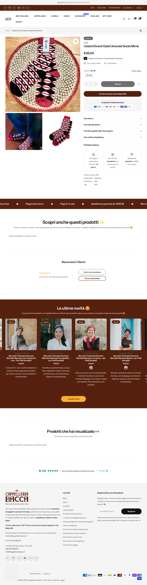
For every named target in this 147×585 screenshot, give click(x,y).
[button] (39, 391)
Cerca (65, 502)
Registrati (131, 511)
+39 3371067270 (11, 549)
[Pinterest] (23, 8)
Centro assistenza (70, 525)
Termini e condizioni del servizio (75, 529)
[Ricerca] (123, 18)
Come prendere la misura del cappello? (78, 522)
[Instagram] (9, 8)
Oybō (86, 43)
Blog (64, 498)
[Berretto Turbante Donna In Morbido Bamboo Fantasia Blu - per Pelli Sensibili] (56, 334)
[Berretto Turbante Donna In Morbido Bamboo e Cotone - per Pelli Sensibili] (91, 334)
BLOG (92, 8)
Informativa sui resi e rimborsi (74, 533)
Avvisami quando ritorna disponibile (112, 94)
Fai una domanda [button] (92, 278)
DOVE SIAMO (101, 8)
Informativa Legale (70, 545)
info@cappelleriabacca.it (15, 552)
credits (62, 580)
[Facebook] (5, 8)
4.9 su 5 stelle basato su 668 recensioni (78, 471)
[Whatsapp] (28, 8)
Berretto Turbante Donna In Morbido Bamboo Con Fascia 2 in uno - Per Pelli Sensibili (21, 358)
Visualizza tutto (73, 399)
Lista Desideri (68, 510)
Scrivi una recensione (92, 272)
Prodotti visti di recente (72, 514)
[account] (128, 18)
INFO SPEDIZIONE (114, 8)
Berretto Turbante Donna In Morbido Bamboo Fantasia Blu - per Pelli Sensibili (56, 358)
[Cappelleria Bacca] (8, 19)
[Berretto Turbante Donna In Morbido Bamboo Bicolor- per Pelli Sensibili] (126, 334)
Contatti (66, 506)
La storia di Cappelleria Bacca (74, 518)
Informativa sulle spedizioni (74, 541)
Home (7, 31)
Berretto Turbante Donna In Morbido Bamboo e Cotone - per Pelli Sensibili (91, 358)
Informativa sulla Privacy (72, 537)
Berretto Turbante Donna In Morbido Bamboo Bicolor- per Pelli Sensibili (125, 358)
